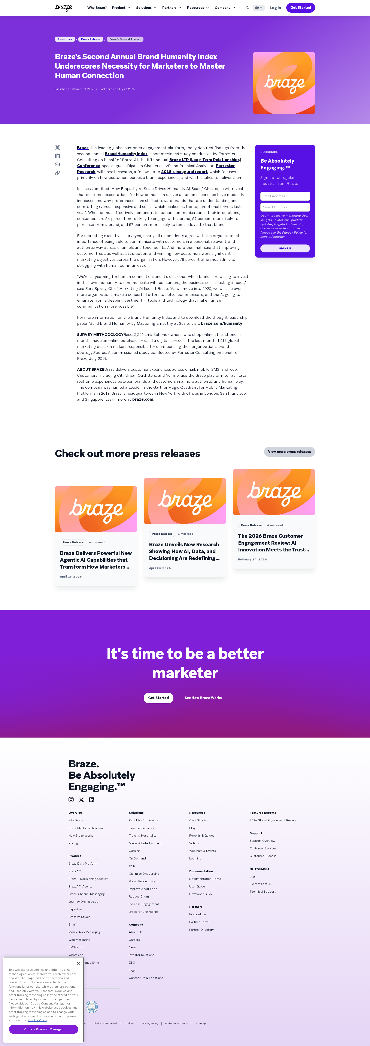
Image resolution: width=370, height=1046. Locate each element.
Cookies (129, 1023)
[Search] (247, 8)
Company (222, 7)
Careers (134, 940)
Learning (195, 858)
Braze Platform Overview (86, 828)
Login (253, 876)
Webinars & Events (202, 851)
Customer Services (263, 848)
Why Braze (76, 820)
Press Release (90, 39)
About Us (135, 932)
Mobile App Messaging (84, 932)
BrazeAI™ (75, 871)
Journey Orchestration (84, 902)
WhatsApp (76, 955)
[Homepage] (63, 8)
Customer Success (263, 856)
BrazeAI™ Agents (80, 886)
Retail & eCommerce (143, 820)
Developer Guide (201, 894)
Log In (275, 7)
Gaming (134, 851)
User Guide (197, 886)
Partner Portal (199, 922)
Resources (195, 7)
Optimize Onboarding (144, 874)
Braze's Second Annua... (125, 39)
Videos (194, 843)
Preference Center (176, 1023)
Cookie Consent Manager (43, 1029)
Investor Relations (141, 955)
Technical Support (263, 891)
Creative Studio (80, 917)
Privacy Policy (150, 1023)
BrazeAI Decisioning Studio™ (89, 879)
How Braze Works (81, 835)
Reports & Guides (201, 835)
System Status (260, 884)
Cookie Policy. (37, 1020)
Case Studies (198, 820)
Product (118, 7)
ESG (132, 963)
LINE (72, 970)
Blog (192, 828)
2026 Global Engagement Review (273, 820)
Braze (83, 147)
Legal (132, 970)
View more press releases (289, 451)
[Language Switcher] (259, 8)
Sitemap (200, 1023)
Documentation (201, 871)
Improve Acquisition (143, 889)
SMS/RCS (75, 947)
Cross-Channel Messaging (86, 894)
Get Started (300, 7)
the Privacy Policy (290, 232)
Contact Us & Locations (146, 978)
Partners (169, 7)
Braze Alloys (197, 914)
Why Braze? (97, 7)
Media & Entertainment (145, 843)
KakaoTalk (76, 978)
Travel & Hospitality (142, 835)
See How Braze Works (203, 698)
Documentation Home (205, 879)
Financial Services (141, 828)
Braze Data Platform (83, 863)
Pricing (73, 843)
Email (72, 924)
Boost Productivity (142, 881)
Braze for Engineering (143, 912)
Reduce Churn (139, 896)
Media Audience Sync (84, 963)
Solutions (144, 7)
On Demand (137, 858)
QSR (132, 866)
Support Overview (262, 841)
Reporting (75, 909)
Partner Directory (201, 930)
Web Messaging (79, 940)
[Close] (78, 963)
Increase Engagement (144, 904)
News (133, 947)
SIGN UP (285, 248)
